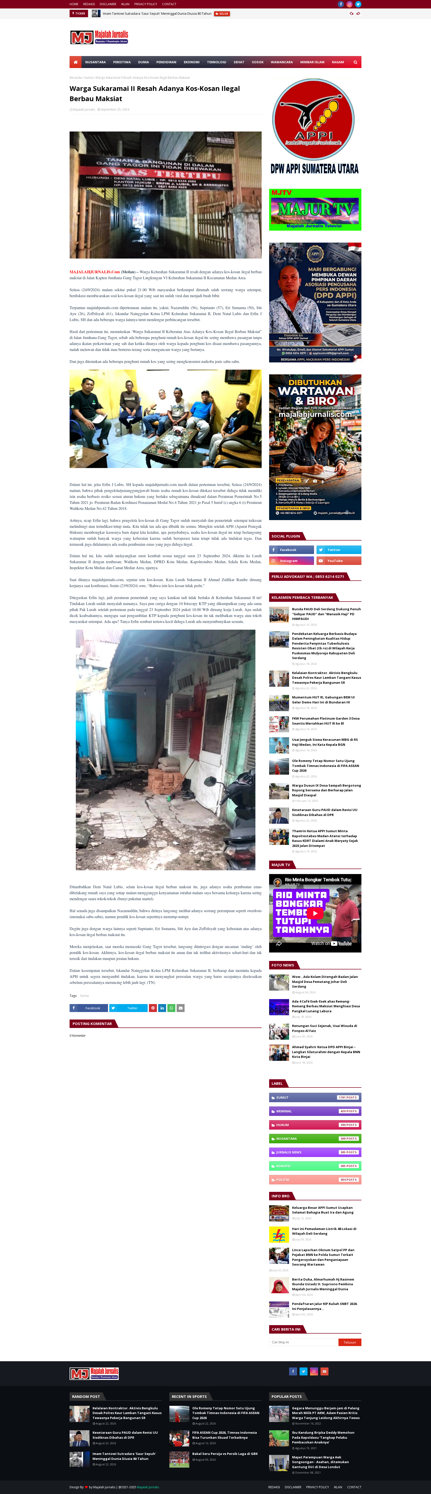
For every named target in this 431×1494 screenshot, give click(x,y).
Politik (311, 1179)
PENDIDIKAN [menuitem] (166, 62)
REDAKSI (89, 4)
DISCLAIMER (108, 4)
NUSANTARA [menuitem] (95, 62)
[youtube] (339, 560)
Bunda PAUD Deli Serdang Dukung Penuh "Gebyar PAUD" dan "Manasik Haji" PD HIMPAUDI (326, 614)
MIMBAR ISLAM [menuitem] (312, 62)
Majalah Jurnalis (84, 109)
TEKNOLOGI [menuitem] (216, 62)
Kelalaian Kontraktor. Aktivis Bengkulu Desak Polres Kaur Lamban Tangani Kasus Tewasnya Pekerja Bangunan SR (326, 678)
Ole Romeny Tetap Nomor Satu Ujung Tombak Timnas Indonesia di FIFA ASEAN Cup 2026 (325, 765)
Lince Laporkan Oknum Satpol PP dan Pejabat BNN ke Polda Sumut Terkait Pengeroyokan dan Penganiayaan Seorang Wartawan (323, 1257)
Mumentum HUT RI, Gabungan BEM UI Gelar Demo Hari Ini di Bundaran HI (323, 699)
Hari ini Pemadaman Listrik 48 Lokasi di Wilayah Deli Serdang (324, 1231)
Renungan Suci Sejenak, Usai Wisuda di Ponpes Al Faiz (324, 1028)
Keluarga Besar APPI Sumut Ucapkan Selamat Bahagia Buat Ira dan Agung (323, 1210)
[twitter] (358, 4)
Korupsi (311, 1166)
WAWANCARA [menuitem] (282, 62)
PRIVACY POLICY (145, 4)
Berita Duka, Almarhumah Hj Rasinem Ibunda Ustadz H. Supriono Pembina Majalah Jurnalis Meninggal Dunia (323, 1284)
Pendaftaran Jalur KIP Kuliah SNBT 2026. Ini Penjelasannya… (325, 1306)
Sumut (88, 77)
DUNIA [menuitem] (143, 62)
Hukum (311, 1125)
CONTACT (169, 4)
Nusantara (311, 1138)
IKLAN (125, 4)
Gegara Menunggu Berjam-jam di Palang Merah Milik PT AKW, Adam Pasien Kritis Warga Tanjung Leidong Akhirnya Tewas (326, 1413)
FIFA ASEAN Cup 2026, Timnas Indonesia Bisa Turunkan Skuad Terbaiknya (224, 1435)
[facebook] (341, 4)
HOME (74, 4)
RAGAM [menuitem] (338, 62)
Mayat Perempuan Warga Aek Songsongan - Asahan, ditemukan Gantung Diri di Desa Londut (320, 1462)
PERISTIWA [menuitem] (122, 62)
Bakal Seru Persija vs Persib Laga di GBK (225, 1453)
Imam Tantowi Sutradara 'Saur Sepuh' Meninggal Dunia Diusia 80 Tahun (157, 13)
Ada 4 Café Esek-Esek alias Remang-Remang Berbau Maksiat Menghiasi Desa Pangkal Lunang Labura (326, 1006)
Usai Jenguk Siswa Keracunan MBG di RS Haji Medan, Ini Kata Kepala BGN (325, 742)
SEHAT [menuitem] (239, 62)
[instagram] (349, 4)
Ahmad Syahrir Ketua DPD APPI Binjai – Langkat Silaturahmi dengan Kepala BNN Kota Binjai (326, 1052)
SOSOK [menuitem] (257, 62)
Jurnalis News (311, 1152)
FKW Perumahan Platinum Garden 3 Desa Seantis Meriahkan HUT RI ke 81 (326, 721)
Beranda (76, 77)
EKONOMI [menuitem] (192, 62)
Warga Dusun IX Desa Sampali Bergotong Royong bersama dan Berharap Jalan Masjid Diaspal (326, 790)
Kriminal (311, 1111)
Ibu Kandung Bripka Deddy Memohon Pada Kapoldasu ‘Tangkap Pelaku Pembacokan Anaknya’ (323, 1437)
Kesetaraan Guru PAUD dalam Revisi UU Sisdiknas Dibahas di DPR (324, 812)
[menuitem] (76, 62)
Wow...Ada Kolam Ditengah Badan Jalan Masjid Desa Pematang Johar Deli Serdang (325, 981)
